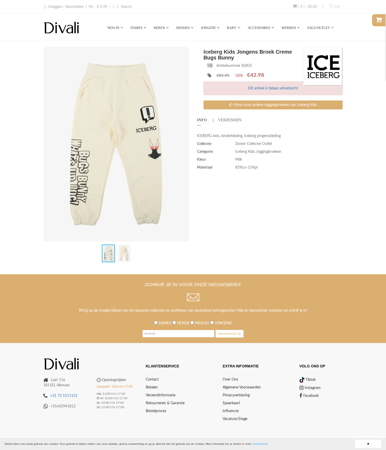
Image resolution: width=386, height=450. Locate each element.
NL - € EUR (98, 7)
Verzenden (230, 120)
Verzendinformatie (160, 395)
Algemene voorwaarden (242, 387)
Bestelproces (156, 411)
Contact (152, 379)
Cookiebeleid (260, 443)
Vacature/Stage (235, 419)
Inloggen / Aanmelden (66, 7)
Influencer (231, 411)
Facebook (310, 396)
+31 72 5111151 (63, 396)
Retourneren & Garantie (165, 403)
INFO (202, 120)
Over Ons (230, 379)
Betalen (152, 387)
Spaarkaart (231, 403)
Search (126, 7)
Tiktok (310, 380)
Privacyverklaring (236, 395)
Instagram (312, 388)
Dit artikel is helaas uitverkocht (273, 88)
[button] (184, 51)
